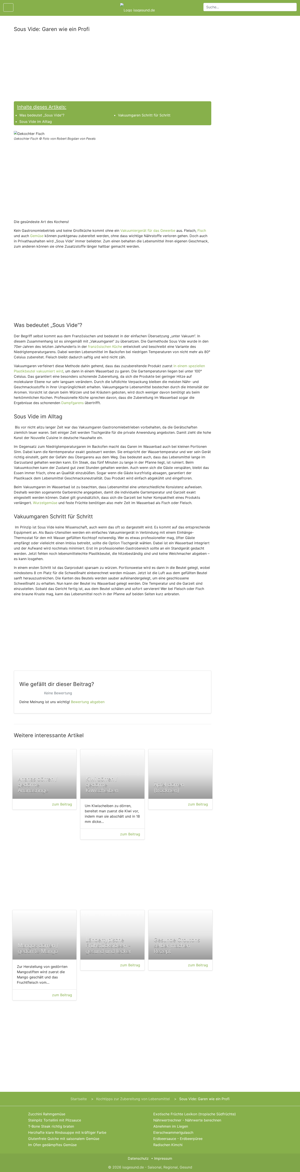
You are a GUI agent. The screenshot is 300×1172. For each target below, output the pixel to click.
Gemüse (36, 236)
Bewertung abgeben (88, 702)
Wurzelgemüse (45, 503)
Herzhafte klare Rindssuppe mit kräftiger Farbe (67, 1132)
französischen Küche (105, 346)
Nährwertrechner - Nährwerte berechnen (187, 1120)
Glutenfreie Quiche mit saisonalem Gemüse (63, 1138)
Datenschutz (138, 1158)
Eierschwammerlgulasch (173, 1132)
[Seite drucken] (20, 7)
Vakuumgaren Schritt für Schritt (144, 115)
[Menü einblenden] (8, 7)
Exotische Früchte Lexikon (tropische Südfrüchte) (194, 1114)
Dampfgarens (72, 403)
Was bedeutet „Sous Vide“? (41, 115)
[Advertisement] (112, 69)
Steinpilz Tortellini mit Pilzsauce (54, 1120)
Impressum (163, 1158)
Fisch (201, 230)
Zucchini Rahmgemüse (46, 1114)
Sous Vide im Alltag (35, 121)
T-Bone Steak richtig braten (51, 1126)
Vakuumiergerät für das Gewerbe (147, 230)
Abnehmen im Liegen (170, 1126)
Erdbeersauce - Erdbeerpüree (177, 1138)
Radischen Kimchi (168, 1145)
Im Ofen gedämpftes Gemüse (52, 1145)
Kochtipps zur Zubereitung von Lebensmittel (133, 1099)
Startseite (78, 1099)
